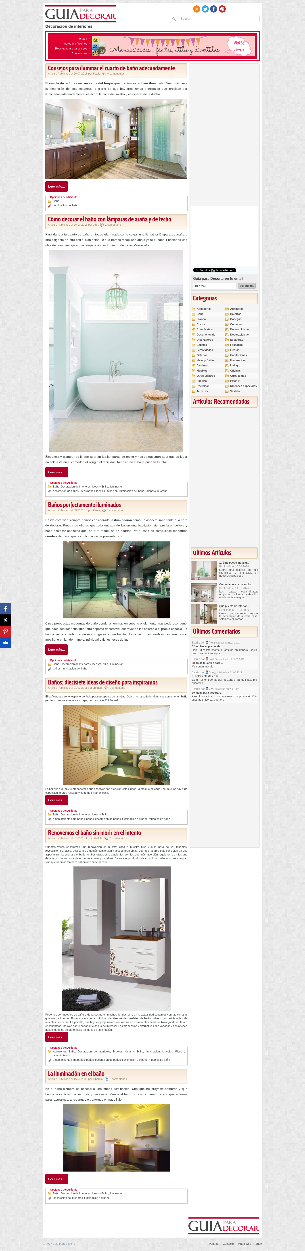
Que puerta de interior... (234, 606)
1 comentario (113, 224)
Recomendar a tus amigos (71, 48)
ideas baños (87, 491)
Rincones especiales (243, 386)
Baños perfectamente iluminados (84, 505)
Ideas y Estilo (100, 486)
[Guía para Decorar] (81, 14)
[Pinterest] (5, 631)
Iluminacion (116, 486)
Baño (56, 201)
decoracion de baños (66, 491)
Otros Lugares (206, 375)
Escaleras (236, 339)
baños (57, 668)
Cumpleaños (205, 329)
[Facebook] (5, 608)
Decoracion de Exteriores (239, 331)
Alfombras (237, 308)
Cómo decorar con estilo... (236, 584)
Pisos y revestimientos (239, 382)
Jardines (202, 365)
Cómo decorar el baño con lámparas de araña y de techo (109, 219)
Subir (258, 1243)
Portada (82, 38)
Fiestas (235, 350)
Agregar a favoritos (75, 43)
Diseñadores (205, 339)
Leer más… (56, 186)
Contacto (228, 1243)
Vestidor (235, 391)
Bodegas (236, 319)
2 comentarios (118, 838)
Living (234, 365)
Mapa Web (244, 1243)
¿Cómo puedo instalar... (234, 562)
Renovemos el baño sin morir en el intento (94, 833)
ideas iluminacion (107, 491)
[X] (5, 620)
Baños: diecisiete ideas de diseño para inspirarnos (102, 682)
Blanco (201, 319)
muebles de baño (159, 819)
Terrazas (202, 391)
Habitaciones (238, 355)
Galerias (202, 355)
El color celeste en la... (206, 676)
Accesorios (59, 1051)
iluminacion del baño (65, 205)
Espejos (117, 1051)
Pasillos (202, 381)
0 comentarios (116, 73)
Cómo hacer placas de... (207, 646)
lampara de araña (156, 491)
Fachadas (236, 344)
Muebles (167, 1051)
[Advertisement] (224, 136)
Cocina (201, 324)
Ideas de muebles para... (207, 663)
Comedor (236, 324)
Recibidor (203, 386)
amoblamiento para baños (69, 819)
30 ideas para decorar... (206, 692)
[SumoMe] (5, 642)
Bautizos (235, 314)
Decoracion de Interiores (76, 486)
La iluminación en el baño (76, 1074)
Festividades (205, 350)
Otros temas (238, 375)
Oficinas (235, 370)
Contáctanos (79, 53)
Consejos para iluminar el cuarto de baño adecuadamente (111, 68)
